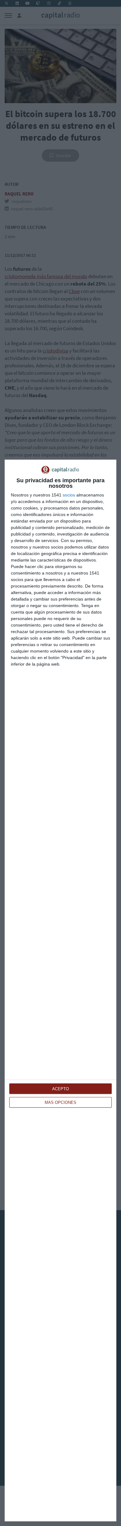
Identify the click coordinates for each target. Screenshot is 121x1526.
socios (69, 495)
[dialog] (60, 990)
